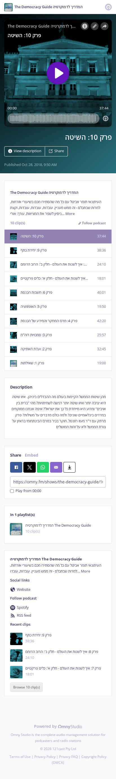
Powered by (46, 726)
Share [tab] (15, 455)
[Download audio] (69, 467)
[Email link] (56, 467)
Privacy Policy (44, 756)
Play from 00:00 (28, 491)
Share (59, 151)
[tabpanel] (58, 412)
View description (27, 151)
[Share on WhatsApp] (43, 467)
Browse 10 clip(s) (26, 687)
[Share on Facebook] (16, 467)
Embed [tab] (31, 455)
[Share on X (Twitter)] (29, 467)
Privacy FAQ (68, 756)
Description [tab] (21, 387)
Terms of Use (20, 756)
